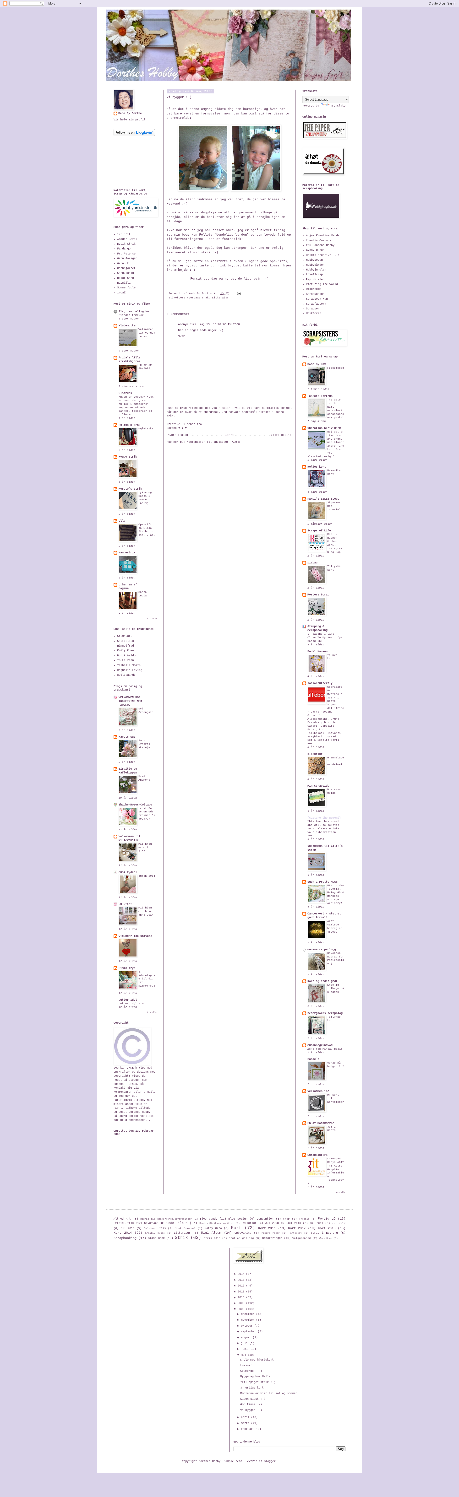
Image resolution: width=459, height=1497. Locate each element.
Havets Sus (127, 737)
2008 (242, 1309)
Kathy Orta (213, 1228)
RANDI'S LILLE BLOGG (323, 499)
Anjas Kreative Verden (323, 235)
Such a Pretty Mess (322, 882)
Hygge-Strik (128, 457)
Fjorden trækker (131, 315)
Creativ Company (318, 240)
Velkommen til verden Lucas (146, 333)
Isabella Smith (129, 665)
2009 (242, 1303)
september (249, 1331)
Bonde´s (313, 1059)
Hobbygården (315, 265)
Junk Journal (185, 1228)
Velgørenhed (301, 1238)
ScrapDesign (315, 294)
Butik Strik (126, 244)
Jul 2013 (128, 1228)
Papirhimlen (315, 279)
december (248, 1314)
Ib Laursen (125, 660)
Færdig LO (326, 1219)
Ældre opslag (281, 435)
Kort (236, 1228)
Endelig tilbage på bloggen (335, 989)
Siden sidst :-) (252, 1399)
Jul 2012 (338, 1223)
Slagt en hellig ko (134, 311)
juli (245, 1343)
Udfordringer (272, 1238)
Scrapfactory (316, 304)
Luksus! (246, 1365)
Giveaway (151, 1223)
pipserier (314, 754)
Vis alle (152, 619)
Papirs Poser (271, 1233)
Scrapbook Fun (317, 299)
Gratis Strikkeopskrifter (216, 1223)
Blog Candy (208, 1219)
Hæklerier (249, 1223)
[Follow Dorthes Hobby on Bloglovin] (134, 135)
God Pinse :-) (251, 1404)
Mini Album (211, 1233)
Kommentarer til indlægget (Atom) (213, 442)
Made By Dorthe (130, 113)
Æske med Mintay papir (325, 1049)
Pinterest (295, 1233)
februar (247, 1429)
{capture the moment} (324, 818)
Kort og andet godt (322, 981)
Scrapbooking (125, 1238)
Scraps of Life (319, 530)
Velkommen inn (318, 1091)
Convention (265, 1219)
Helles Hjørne (129, 425)
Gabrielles (125, 641)
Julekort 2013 (155, 1228)
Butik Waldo (126, 655)
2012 (242, 1285)
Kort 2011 (267, 1228)
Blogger (270, 1461)
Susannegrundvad (320, 1045)
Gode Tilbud (177, 1223)
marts (246, 1423)
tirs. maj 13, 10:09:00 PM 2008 (215, 324)
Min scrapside (318, 786)
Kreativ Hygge (155, 1233)
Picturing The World (322, 284)
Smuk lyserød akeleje (144, 744)
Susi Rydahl (128, 872)
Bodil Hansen (317, 651)
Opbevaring (243, 1233)
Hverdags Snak (198, 297)
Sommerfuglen (127, 287)
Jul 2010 (294, 1223)
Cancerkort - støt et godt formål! (324, 915)
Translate (337, 106)
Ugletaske (145, 428)
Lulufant (125, 904)
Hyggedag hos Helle (255, 1376)
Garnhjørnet (126, 268)
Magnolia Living (129, 670)
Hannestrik (127, 552)
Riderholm (313, 289)
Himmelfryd (125, 646)
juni (245, 1349)
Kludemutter (128, 325)
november (248, 1320)
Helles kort (316, 467)
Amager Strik (127, 239)
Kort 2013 (327, 1228)
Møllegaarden (127, 675)
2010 (242, 1297)
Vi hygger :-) (251, 1410)
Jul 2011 (316, 1223)
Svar (181, 336)
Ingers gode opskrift (266, 261)
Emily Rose (125, 650)
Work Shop (325, 1238)
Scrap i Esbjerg (324, 1233)
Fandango (124, 248)
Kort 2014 (123, 1233)
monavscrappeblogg (321, 949)
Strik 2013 (212, 1238)
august (247, 1337)
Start (229, 435)
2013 (242, 1280)
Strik (181, 1237)
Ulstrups (125, 393)
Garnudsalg (125, 273)
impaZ (121, 292)
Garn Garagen (127, 258)
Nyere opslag (178, 435)
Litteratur (220, 297)
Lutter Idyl (128, 1000)
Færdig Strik (124, 1223)
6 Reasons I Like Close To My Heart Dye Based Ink (325, 637)
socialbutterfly (320, 683)
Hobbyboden (314, 260)
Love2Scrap (314, 274)
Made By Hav (316, 364)
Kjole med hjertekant (257, 1360)
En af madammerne (320, 1123)
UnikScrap (313, 313)
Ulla (122, 521)
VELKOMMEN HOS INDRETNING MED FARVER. (130, 701)
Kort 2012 (297, 1228)
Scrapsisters (317, 1155)
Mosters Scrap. (319, 594)
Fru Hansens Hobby (320, 245)
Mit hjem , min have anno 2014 (146, 911)
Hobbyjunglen (316, 269)
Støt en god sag (241, 1238)
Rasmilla (124, 283)
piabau (312, 562)
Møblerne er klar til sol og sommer (268, 1393)
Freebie (304, 1219)
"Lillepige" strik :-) (257, 1382)
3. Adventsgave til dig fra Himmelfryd (146, 978)
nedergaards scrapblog (325, 1013)
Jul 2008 (272, 1223)
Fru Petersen (127, 253)
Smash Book (156, 1238)
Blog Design (237, 1219)
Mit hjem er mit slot (145, 848)
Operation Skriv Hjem (324, 428)
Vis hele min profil (129, 119)
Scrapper (312, 308)
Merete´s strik (130, 489)
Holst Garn (125, 278)
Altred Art (122, 1219)
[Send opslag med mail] (239, 293)
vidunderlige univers (135, 936)
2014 (242, 1274)
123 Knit (124, 234)
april (246, 1417)
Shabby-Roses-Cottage (135, 804)
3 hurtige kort (252, 1387)
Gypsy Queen (315, 250)
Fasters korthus (320, 396)
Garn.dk (123, 263)
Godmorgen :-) (251, 1371)
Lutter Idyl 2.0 (131, 1003)
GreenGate (124, 636)
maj (244, 1355)
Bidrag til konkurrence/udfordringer (166, 1219)
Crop (286, 1218)
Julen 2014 (146, 876)
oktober (247, 1326)
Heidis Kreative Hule (322, 255)
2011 (242, 1291)
